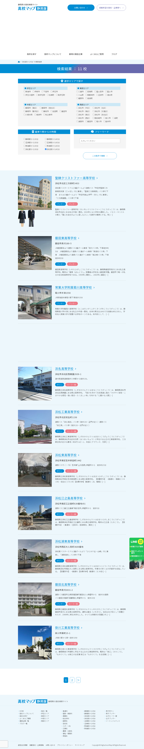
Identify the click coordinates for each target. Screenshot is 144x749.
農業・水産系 (67, 731)
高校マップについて (52, 54)
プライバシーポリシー (65, 745)
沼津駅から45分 (89, 723)
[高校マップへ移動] (19, 62)
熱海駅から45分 (89, 728)
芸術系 (65, 723)
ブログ (114, 54)
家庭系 (65, 736)
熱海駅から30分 (89, 726)
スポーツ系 (67, 726)
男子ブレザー (110, 713)
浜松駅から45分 (28, 62)
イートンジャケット (113, 721)
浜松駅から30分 (89, 716)
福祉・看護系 (67, 733)
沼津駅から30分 (89, 721)
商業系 (65, 716)
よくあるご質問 (97, 54)
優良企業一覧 (24, 721)
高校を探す (31, 54)
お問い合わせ (50, 745)
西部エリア (45, 721)
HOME (22, 711)
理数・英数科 (67, 713)
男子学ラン (110, 711)
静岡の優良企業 (75, 54)
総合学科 (66, 718)
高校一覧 (44, 711)
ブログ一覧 (23, 723)
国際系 (65, 721)
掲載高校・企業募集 (36, 745)
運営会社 (22, 745)
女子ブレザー (110, 718)
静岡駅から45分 (89, 713)
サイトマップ (79, 745)
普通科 (65, 711)
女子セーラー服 (111, 716)
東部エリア (45, 716)
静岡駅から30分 (89, 711)
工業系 (65, 728)
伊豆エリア (45, 713)
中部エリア (45, 718)
